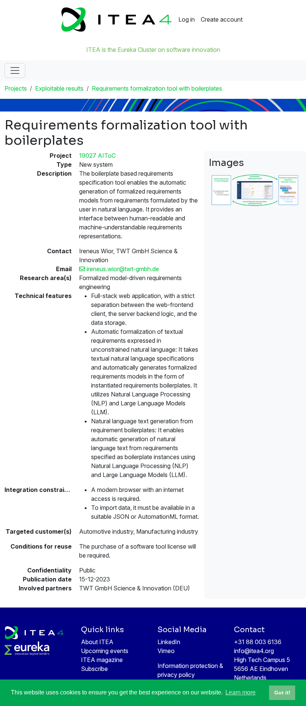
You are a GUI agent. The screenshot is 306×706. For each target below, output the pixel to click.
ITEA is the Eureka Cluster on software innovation (153, 49)
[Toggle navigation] (14, 70)
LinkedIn (168, 642)
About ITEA (97, 642)
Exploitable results (59, 88)
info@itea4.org (254, 651)
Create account (222, 19)
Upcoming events (104, 651)
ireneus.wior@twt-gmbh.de (122, 269)
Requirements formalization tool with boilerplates (157, 88)
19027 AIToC (97, 155)
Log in (186, 19)
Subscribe (94, 668)
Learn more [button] (240, 692)
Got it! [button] (282, 693)
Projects (15, 88)
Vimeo (166, 651)
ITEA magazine (102, 659)
